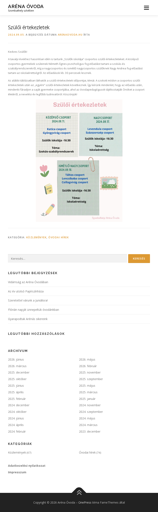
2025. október (17, 379)
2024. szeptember (91, 412)
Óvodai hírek (58, 237)
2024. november (90, 405)
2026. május (87, 359)
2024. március (88, 425)
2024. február (17, 431)
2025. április (16, 392)
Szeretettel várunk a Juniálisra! (28, 300)
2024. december (18, 405)
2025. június (16, 385)
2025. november (90, 372)
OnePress (84, 502)
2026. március (17, 366)
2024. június (16, 418)
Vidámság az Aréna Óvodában (28, 282)
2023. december (89, 431)
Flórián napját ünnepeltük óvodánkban (33, 310)
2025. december (18, 372)
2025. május (87, 385)
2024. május (87, 418)
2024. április (16, 425)
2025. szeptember (91, 379)
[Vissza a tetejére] (79, 492)
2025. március (88, 392)
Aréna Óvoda (26, 6)
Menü (146, 7)
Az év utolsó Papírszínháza (26, 291)
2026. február (88, 366)
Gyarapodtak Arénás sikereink (28, 319)
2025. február (17, 399)
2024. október (17, 412)
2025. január (87, 399)
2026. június (16, 359)
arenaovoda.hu (70, 34)
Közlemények (36, 237)
